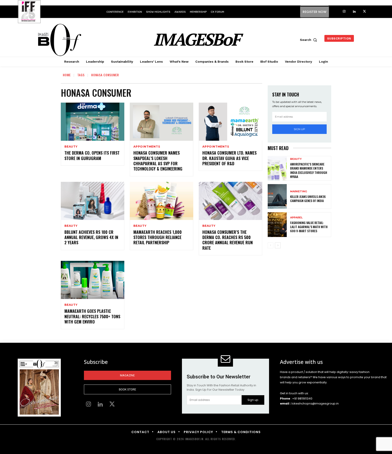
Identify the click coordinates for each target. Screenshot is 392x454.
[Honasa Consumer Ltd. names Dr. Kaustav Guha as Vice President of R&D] (230, 122)
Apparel (296, 217)
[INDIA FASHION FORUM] (29, 12)
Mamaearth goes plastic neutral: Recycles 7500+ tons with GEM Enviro (92, 316)
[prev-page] (270, 245)
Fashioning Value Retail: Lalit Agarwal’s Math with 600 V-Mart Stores (309, 226)
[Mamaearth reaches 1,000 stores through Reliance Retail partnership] (161, 201)
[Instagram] (344, 12)
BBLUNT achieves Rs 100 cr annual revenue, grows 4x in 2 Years (91, 237)
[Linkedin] (354, 12)
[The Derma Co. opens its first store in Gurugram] (92, 122)
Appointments (146, 146)
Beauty (71, 146)
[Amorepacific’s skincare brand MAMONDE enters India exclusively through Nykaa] (277, 168)
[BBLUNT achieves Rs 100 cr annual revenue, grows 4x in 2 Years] (92, 201)
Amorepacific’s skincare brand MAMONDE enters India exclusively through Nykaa (308, 170)
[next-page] (278, 245)
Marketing (298, 191)
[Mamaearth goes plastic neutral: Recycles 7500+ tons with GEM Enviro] (92, 280)
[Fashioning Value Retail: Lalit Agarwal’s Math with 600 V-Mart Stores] (277, 224)
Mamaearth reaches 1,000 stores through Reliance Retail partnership (157, 237)
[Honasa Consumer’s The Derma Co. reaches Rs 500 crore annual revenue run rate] (230, 201)
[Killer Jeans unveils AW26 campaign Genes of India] (277, 196)
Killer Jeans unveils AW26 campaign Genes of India (308, 198)
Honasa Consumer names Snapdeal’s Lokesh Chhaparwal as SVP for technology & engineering (157, 161)
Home (67, 74)
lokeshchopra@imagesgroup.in (315, 403)
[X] (364, 12)
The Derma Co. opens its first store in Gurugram (92, 155)
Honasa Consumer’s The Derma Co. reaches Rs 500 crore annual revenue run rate (227, 240)
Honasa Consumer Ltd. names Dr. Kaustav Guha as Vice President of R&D (229, 158)
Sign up (299, 129)
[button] (309, 39)
